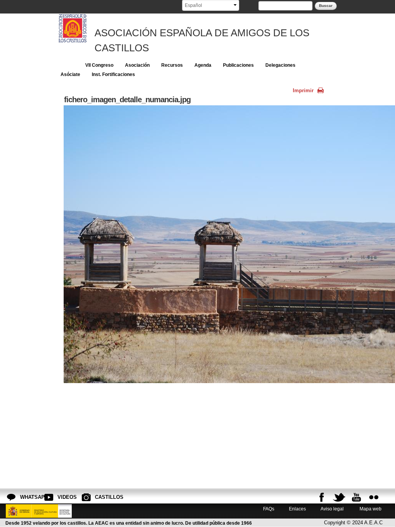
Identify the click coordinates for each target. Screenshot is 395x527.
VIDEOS (63, 497)
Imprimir (303, 90)
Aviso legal (332, 508)
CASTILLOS (101, 497)
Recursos (172, 65)
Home (67, 65)
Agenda (202, 65)
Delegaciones (280, 65)
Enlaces (297, 508)
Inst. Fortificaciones (113, 74)
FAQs (268, 508)
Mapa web (369, 508)
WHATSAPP (26, 497)
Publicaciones (238, 65)
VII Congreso (99, 65)
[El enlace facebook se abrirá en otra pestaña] (322, 497)
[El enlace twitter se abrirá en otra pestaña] (339, 497)
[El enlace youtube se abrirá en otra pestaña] (356, 497)
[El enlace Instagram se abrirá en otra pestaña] (374, 497)
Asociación (137, 65)
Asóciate (70, 74)
